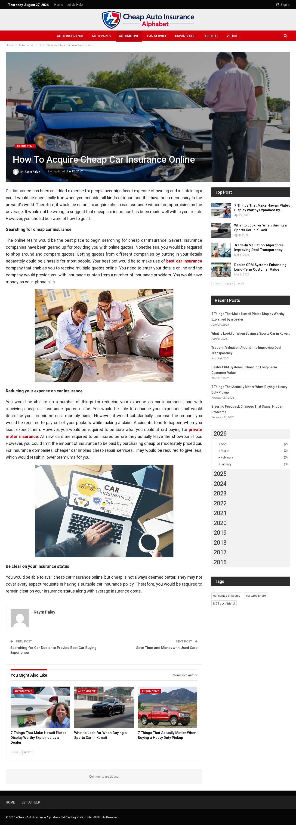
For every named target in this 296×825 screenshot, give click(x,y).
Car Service (157, 36)
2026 (220, 433)
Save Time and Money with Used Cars (166, 648)
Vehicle (233, 36)
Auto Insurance (70, 36)
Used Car (211, 36)
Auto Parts (101, 36)
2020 (220, 523)
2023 (220, 493)
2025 (220, 474)
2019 (220, 532)
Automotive (129, 36)
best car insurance (184, 261)
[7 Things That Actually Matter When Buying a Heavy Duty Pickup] (167, 707)
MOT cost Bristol (224, 603)
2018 (220, 542)
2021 (220, 513)
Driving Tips (185, 36)
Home (58, 4)
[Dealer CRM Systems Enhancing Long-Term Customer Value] (221, 270)
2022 (220, 503)
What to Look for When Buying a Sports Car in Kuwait (250, 333)
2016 (220, 562)
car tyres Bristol (256, 595)
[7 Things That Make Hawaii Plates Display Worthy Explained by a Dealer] (40, 707)
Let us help (75, 4)
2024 (220, 483)
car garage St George (226, 595)
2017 (220, 552)
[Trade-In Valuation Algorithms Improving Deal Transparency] (221, 250)
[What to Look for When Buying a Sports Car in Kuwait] (104, 707)
